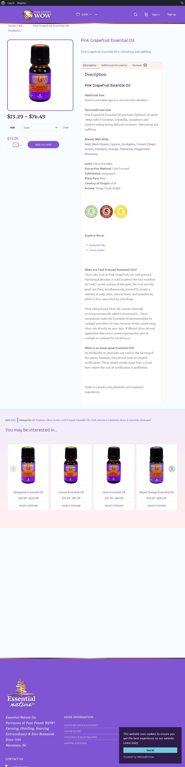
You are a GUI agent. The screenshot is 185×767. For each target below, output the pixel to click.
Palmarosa (126, 149)
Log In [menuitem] (11, 2)
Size (12, 127)
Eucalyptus (128, 144)
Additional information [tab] (114, 65)
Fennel (141, 144)
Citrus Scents (53, 419)
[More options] (96, 14)
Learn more (130, 742)
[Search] (135, 14)
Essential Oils (97, 245)
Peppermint (142, 149)
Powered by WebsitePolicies (138, 757)
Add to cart (43, 144)
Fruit (93, 419)
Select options (28, 506)
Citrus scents (97, 249)
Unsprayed (145, 419)
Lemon (89, 149)
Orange (113, 149)
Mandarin (101, 149)
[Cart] (146, 14)
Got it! (150, 750)
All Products (38, 419)
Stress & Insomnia (129, 419)
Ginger (151, 144)
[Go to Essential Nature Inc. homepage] (37, 15)
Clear (66, 127)
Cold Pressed (68, 419)
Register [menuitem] (22, 2)
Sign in (156, 14)
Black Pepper (100, 144)
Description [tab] (89, 65)
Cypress (115, 144)
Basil (88, 144)
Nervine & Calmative (108, 419)
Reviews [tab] (139, 65)
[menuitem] (3, 3)
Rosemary (91, 153)
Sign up (171, 14)
